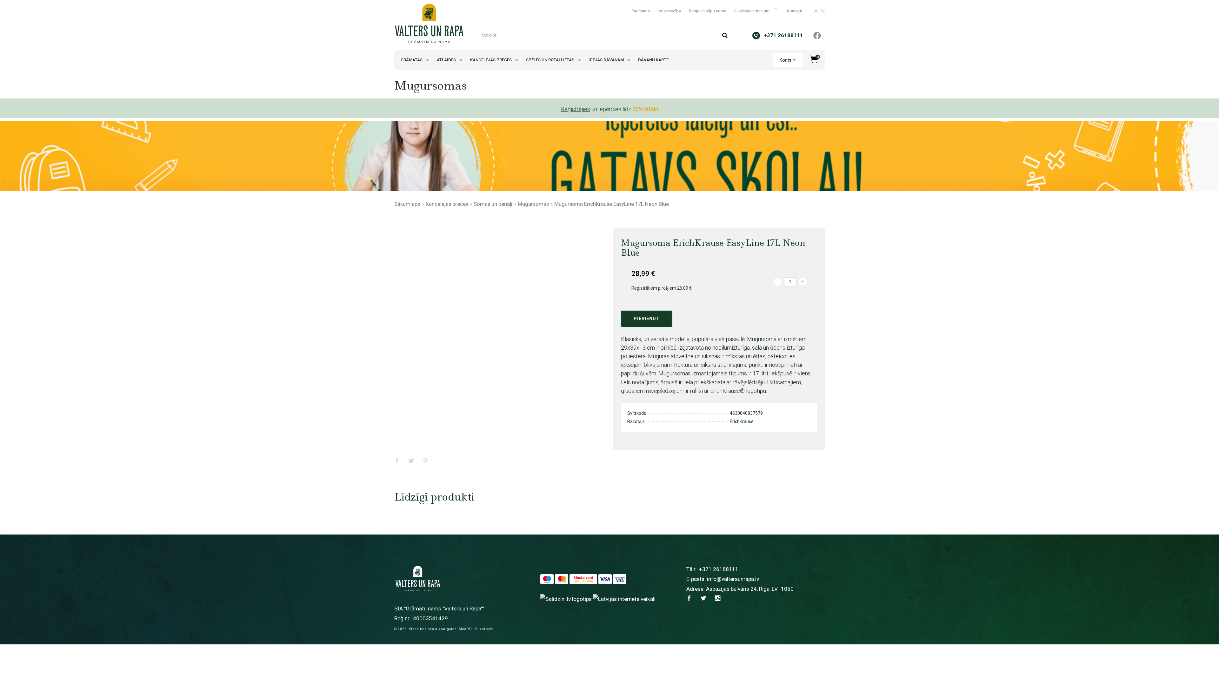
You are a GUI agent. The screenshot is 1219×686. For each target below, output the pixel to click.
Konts (785, 60)
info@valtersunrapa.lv (733, 579)
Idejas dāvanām (607, 59)
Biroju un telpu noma (707, 11)
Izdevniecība (669, 11)
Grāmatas (412, 59)
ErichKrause (742, 421)
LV (815, 11)
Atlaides (447, 59)
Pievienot (647, 318)
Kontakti (794, 11)
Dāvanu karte (653, 59)
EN (822, 11)
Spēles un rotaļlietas (550, 59)
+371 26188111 (718, 569)
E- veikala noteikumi (752, 11)
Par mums (641, 11)
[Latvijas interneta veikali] (624, 598)
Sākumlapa (407, 204)
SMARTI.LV (468, 629)
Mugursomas (533, 204)
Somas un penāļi (493, 204)
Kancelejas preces (491, 59)
